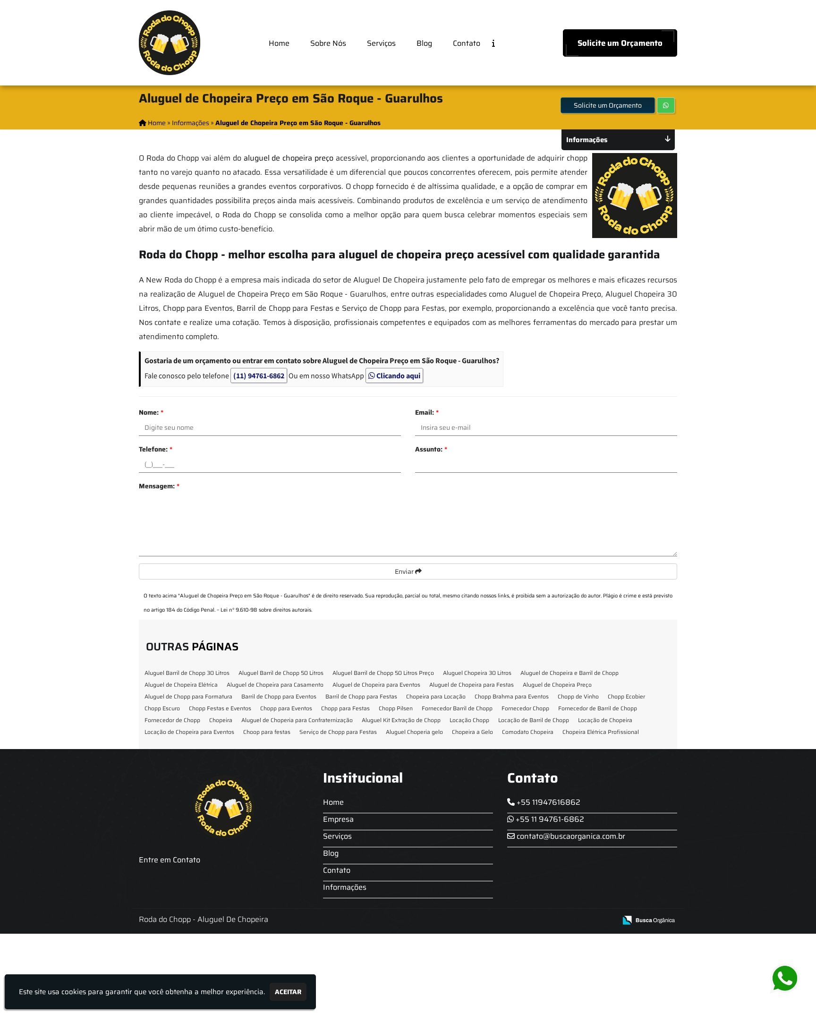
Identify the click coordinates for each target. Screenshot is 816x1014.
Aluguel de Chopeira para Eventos (376, 684)
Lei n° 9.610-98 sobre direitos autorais (266, 610)
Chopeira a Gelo (472, 731)
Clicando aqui (397, 375)
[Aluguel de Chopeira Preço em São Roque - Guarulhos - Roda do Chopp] (169, 42)
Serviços (381, 43)
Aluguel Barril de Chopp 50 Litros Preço (383, 672)
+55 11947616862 (547, 802)
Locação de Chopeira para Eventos (189, 731)
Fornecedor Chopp (525, 708)
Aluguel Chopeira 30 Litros (477, 672)
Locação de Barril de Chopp (533, 720)
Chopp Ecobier (626, 696)
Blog (424, 43)
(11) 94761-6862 (258, 375)
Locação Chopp (469, 720)
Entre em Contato (169, 860)
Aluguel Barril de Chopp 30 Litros (187, 672)
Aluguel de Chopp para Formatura (188, 696)
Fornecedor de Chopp (172, 720)
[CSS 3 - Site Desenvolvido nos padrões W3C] (572, 920)
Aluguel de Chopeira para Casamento (275, 684)
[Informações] (501, 43)
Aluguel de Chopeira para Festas (471, 684)
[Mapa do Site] (515, 920)
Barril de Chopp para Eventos (278, 696)
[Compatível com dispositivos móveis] (605, 920)
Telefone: (155, 449)
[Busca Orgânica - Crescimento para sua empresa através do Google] (648, 919)
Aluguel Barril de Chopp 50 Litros (280, 672)
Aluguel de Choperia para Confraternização (297, 720)
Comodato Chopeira (527, 731)
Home (279, 43)
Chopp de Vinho (578, 696)
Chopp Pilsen (396, 708)
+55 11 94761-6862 (549, 819)
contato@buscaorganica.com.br (570, 836)
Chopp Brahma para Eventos (512, 696)
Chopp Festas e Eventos (220, 708)
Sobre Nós (328, 43)
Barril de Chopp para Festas (361, 696)
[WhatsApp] (789, 979)
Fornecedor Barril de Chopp (457, 708)
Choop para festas (266, 731)
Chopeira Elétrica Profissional (600, 731)
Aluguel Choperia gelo (414, 731)
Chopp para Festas (345, 708)
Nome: (151, 412)
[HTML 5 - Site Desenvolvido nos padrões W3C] (540, 920)
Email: (427, 412)
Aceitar (288, 992)
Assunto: (431, 449)
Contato (466, 43)
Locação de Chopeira (605, 720)
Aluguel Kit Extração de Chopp (401, 720)
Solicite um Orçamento (620, 43)
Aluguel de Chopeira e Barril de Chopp (569, 672)
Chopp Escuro (162, 708)
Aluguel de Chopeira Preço (557, 684)
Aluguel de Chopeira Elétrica (181, 684)
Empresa (338, 819)
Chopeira (220, 720)
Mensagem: (159, 486)
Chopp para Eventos (286, 708)
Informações (344, 887)
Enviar (405, 571)
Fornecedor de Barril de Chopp (597, 708)
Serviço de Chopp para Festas (338, 731)
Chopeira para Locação (436, 696)
